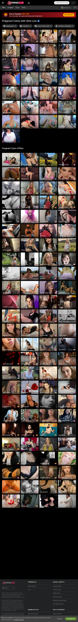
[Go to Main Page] (16, 2)
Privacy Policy (57, 586)
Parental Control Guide (59, 600)
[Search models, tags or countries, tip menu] (75, 7)
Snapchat (33, 586)
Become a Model (33, 614)
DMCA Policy (57, 593)
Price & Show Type (43, 26)
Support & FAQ (57, 614)
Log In (73, 3)
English (7, 588)
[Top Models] (28, 2)
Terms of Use (57, 589)
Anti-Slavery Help (58, 604)
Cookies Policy (57, 597)
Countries (26, 26)
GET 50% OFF (68, 15)
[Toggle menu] (3, 2)
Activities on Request (64, 26)
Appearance (10, 26)
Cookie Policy (19, 620)
